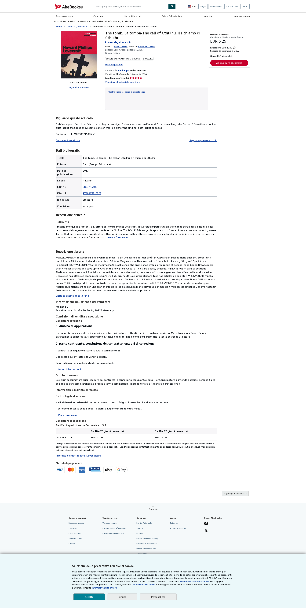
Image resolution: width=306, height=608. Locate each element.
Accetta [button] (89, 596)
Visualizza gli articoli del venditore (122, 82)
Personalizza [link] (158, 596)
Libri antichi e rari (132, 16)
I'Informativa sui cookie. (144, 584)
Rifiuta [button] (122, 596)
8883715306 (120, 46)
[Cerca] (171, 6)
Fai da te (174, 523)
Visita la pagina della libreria (72, 295)
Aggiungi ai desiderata (235, 493)
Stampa (139, 528)
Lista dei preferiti (114, 64)
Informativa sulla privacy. (104, 587)
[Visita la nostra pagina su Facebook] (206, 524)
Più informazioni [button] (118, 237)
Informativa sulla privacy (147, 538)
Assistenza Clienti (178, 528)
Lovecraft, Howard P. (77, 26)
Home (59, 26)
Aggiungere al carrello (229, 62)
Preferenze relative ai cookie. (194, 581)
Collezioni (98, 16)
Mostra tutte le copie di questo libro (126, 91)
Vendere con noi (242, 16)
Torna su (153, 509)
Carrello (72, 543)
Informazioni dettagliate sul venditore (78, 455)
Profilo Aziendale (144, 523)
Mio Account (216, 6)
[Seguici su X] (206, 531)
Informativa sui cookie (146, 548)
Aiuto (245, 6)
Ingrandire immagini (79, 87)
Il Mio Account (75, 533)
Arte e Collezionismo (172, 16)
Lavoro (139, 533)
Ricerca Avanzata (64, 16)
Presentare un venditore (113, 533)
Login (203, 6)
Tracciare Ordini (75, 538)
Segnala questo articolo (203, 140)
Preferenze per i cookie (146, 543)
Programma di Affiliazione (114, 528)
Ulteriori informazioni (68, 369)
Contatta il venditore (68, 140)
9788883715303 (92, 193)
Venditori (208, 16)
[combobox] (131, 6)
